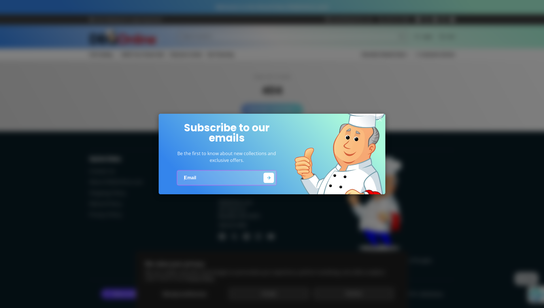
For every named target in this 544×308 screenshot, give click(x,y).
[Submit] (269, 178)
